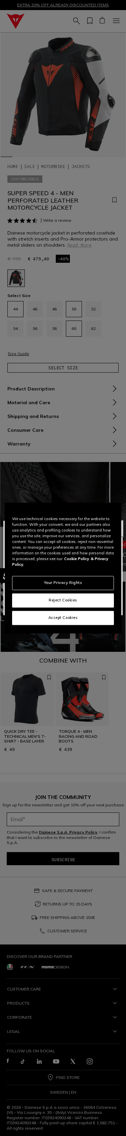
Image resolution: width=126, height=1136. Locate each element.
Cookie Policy (76, 558)
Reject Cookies (63, 600)
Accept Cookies (63, 617)
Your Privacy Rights (63, 582)
